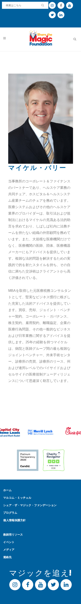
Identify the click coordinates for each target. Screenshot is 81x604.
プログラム (10, 512)
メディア (8, 549)
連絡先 (7, 557)
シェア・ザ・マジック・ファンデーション (30, 505)
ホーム (7, 490)
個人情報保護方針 (14, 520)
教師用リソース (13, 534)
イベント (8, 542)
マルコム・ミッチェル (17, 497)
